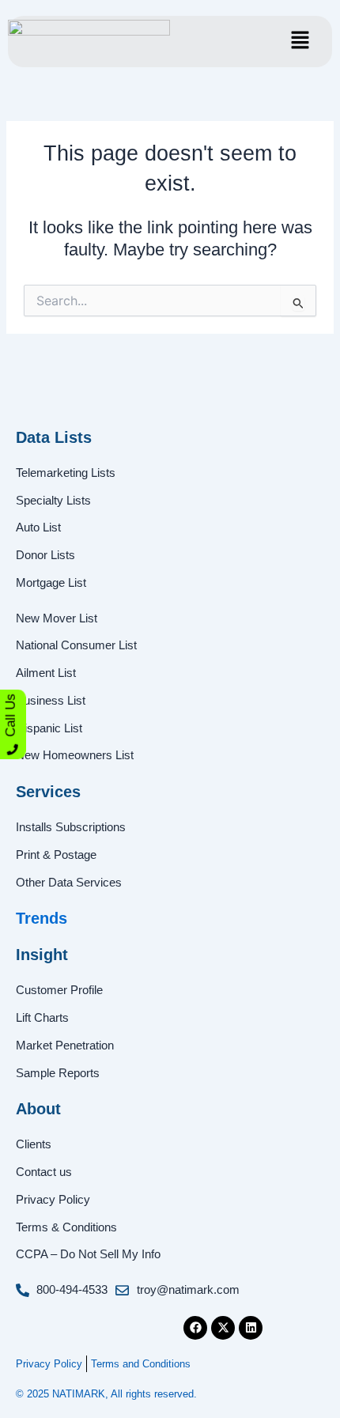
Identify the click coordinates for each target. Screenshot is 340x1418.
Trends (41, 918)
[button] (299, 41)
